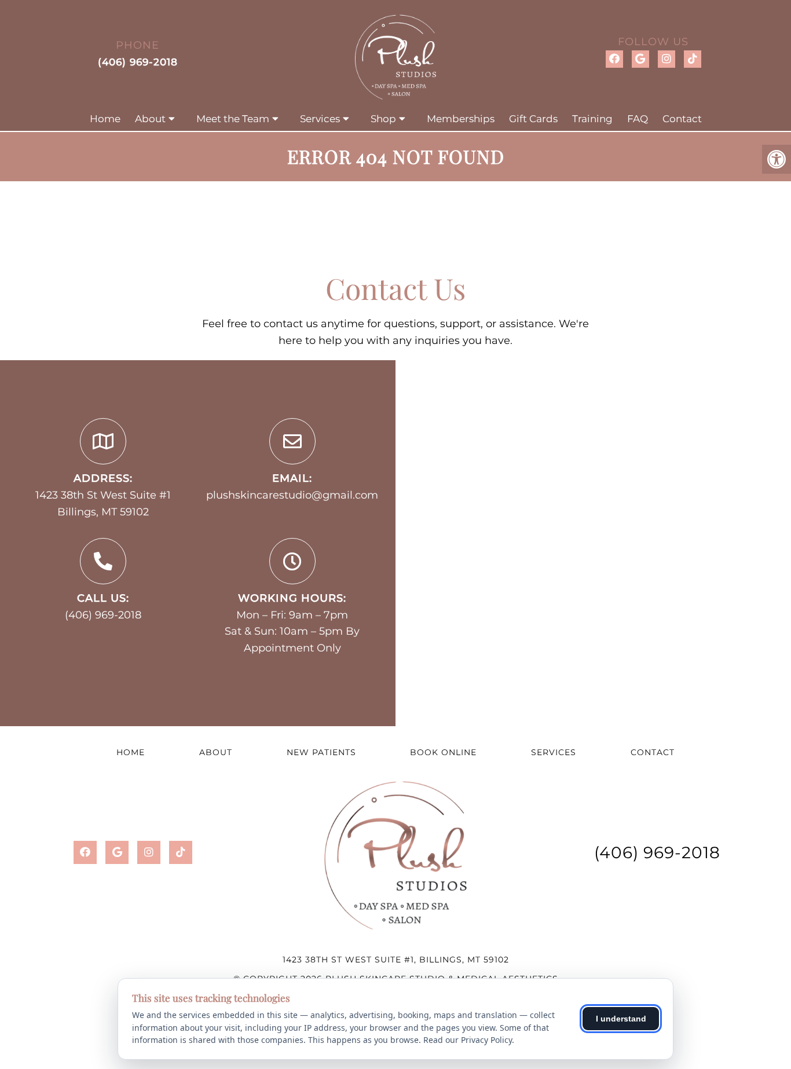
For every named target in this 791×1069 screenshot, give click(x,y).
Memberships (461, 119)
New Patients (321, 752)
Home (105, 119)
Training (592, 119)
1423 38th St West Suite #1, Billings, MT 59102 (396, 959)
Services (320, 119)
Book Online (443, 752)
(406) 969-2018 (138, 62)
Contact (682, 119)
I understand (621, 1018)
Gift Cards (533, 119)
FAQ (637, 119)
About (150, 119)
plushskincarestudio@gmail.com (292, 495)
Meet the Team (232, 119)
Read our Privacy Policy (467, 1039)
